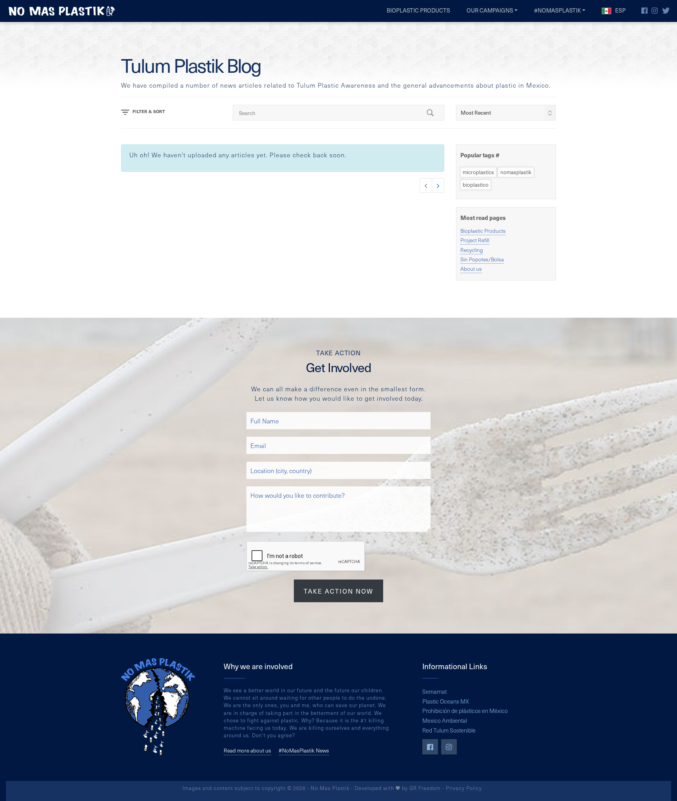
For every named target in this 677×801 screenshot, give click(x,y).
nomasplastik (516, 172)
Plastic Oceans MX (445, 701)
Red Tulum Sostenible (449, 730)
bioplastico (476, 184)
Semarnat (434, 691)
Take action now (338, 591)
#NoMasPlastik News (304, 750)
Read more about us (247, 750)
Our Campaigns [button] (490, 10)
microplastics (478, 172)
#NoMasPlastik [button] (557, 10)
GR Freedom (425, 788)
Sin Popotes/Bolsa (482, 259)
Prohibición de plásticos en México (465, 710)
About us (471, 269)
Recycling (471, 250)
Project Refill (474, 240)
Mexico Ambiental (444, 720)
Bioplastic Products (418, 10)
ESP (620, 10)
